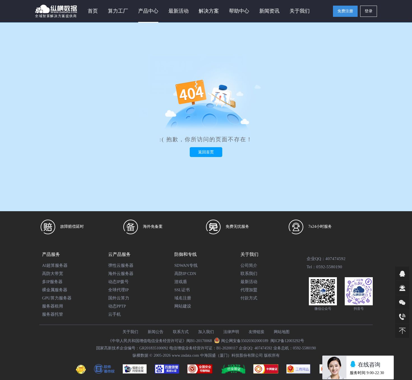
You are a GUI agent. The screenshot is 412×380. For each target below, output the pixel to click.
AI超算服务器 (55, 265)
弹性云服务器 (120, 265)
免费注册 (345, 11)
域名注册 (182, 298)
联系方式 (181, 332)
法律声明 (231, 332)
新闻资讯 (269, 11)
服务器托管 (52, 314)
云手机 (114, 314)
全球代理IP (118, 290)
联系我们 (248, 273)
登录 (368, 11)
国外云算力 (118, 298)
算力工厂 (118, 11)
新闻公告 (155, 332)
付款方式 (248, 298)
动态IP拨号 (118, 281)
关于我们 (130, 332)
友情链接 (256, 332)
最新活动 (178, 11)
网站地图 (282, 332)
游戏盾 (180, 281)
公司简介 (248, 265)
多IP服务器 (52, 281)
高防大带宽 (52, 273)
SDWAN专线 (186, 265)
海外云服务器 (120, 273)
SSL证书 (182, 290)
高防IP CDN (185, 273)
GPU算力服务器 (56, 298)
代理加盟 (248, 290)
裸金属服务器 (54, 290)
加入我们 (206, 332)
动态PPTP (117, 306)
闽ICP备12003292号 (287, 341)
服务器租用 (52, 306)
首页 (93, 11)
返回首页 (206, 152)
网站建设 (182, 306)
